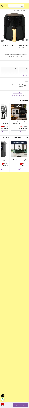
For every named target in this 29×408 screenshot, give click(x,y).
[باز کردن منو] (26, 6)
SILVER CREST (21, 50)
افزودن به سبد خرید (20, 405)
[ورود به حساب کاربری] (6, 5)
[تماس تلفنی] (2, 395)
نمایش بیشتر (26, 75)
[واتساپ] (2, 399)
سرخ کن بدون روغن (15, 10)
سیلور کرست (15, 95)
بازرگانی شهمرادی (24, 10)
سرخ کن (20, 95)
